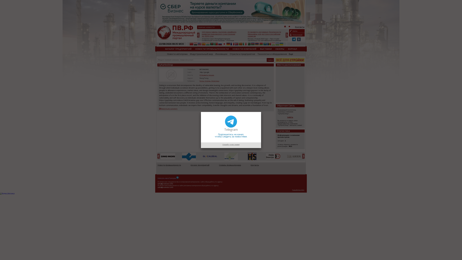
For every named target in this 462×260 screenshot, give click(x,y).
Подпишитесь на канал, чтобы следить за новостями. (231, 135)
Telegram (231, 129)
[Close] (261, 112)
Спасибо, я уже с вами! (231, 144)
